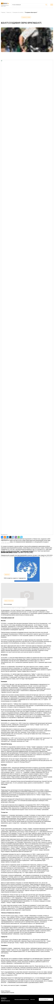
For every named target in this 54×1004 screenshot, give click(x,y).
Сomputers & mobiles (26, 17)
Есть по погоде (8, 604)
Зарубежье (7, 574)
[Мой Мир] (8, 537)
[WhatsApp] (19, 537)
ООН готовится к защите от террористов (15, 578)
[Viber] (16, 537)
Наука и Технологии (9, 600)
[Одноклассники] (5, 537)
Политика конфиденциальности (21, 999)
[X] (10, 537)
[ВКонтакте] (2, 537)
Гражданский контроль (7, 992)
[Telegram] (13, 537)
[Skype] (21, 537)
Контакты (32, 999)
